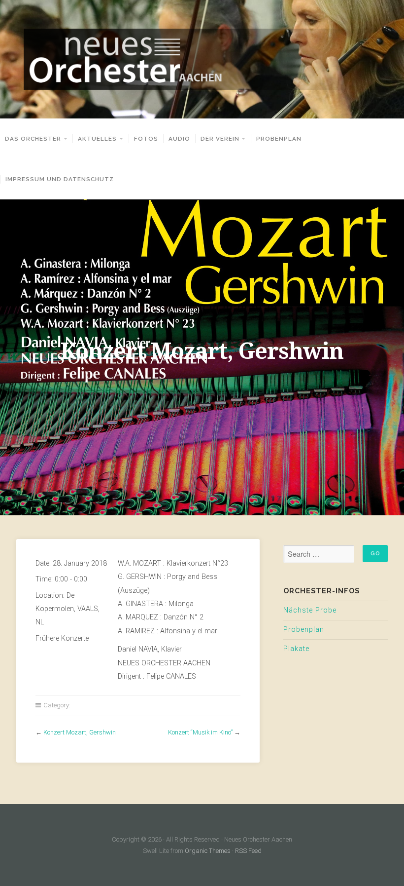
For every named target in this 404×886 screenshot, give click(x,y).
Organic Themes (208, 850)
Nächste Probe (310, 610)
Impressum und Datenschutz (59, 179)
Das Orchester (33, 138)
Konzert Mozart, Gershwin (79, 732)
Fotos (146, 138)
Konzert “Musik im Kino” (200, 732)
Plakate (296, 649)
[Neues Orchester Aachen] (202, 59)
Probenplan (279, 138)
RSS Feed (248, 850)
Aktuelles (97, 138)
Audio (179, 138)
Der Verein (220, 138)
